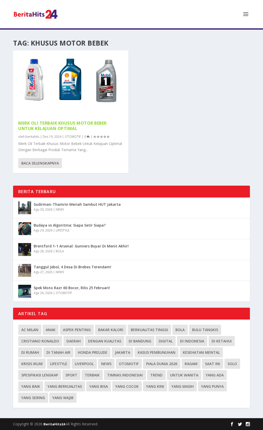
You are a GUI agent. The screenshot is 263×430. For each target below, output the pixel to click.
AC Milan (29, 329)
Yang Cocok (127, 386)
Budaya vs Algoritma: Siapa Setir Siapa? (70, 225)
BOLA (60, 251)
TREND (156, 375)
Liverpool (84, 363)
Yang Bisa (98, 386)
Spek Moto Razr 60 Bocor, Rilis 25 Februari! (72, 287)
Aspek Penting (77, 329)
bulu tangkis (205, 329)
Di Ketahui (222, 341)
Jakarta (122, 352)
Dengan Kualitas (104, 341)
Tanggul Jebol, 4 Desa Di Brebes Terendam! (72, 266)
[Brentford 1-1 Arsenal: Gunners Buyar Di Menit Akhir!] (24, 249)
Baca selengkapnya (40, 163)
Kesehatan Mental (201, 352)
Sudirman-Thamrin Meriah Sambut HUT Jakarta (77, 204)
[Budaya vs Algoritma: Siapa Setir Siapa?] (24, 228)
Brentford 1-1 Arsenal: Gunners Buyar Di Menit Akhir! (81, 246)
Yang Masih (183, 386)
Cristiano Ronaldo (40, 341)
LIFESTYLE (62, 230)
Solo (232, 363)
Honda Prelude (92, 352)
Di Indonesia (192, 341)
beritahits (32, 136)
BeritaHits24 (54, 424)
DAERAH (74, 341)
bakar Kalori (110, 329)
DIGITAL (166, 341)
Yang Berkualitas (65, 386)
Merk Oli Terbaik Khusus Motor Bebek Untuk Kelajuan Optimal (62, 125)
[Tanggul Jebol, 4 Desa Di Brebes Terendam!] (24, 270)
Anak (50, 329)
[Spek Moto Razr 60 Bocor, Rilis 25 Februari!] (24, 291)
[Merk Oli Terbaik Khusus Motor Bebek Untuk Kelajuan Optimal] (70, 82)
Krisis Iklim (32, 363)
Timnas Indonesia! (125, 375)
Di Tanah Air (58, 352)
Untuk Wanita (184, 375)
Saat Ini (212, 363)
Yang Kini (155, 386)
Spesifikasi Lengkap (39, 375)
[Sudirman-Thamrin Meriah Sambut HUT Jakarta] (24, 207)
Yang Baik (30, 386)
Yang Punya (212, 386)
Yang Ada (215, 375)
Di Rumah (30, 352)
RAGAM (191, 363)
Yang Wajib (62, 397)
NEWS (60, 209)
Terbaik (92, 375)
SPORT (71, 375)
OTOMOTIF (73, 136)
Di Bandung (140, 341)
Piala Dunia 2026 (161, 363)
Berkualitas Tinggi (149, 329)
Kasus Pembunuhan (156, 352)
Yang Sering (33, 397)
